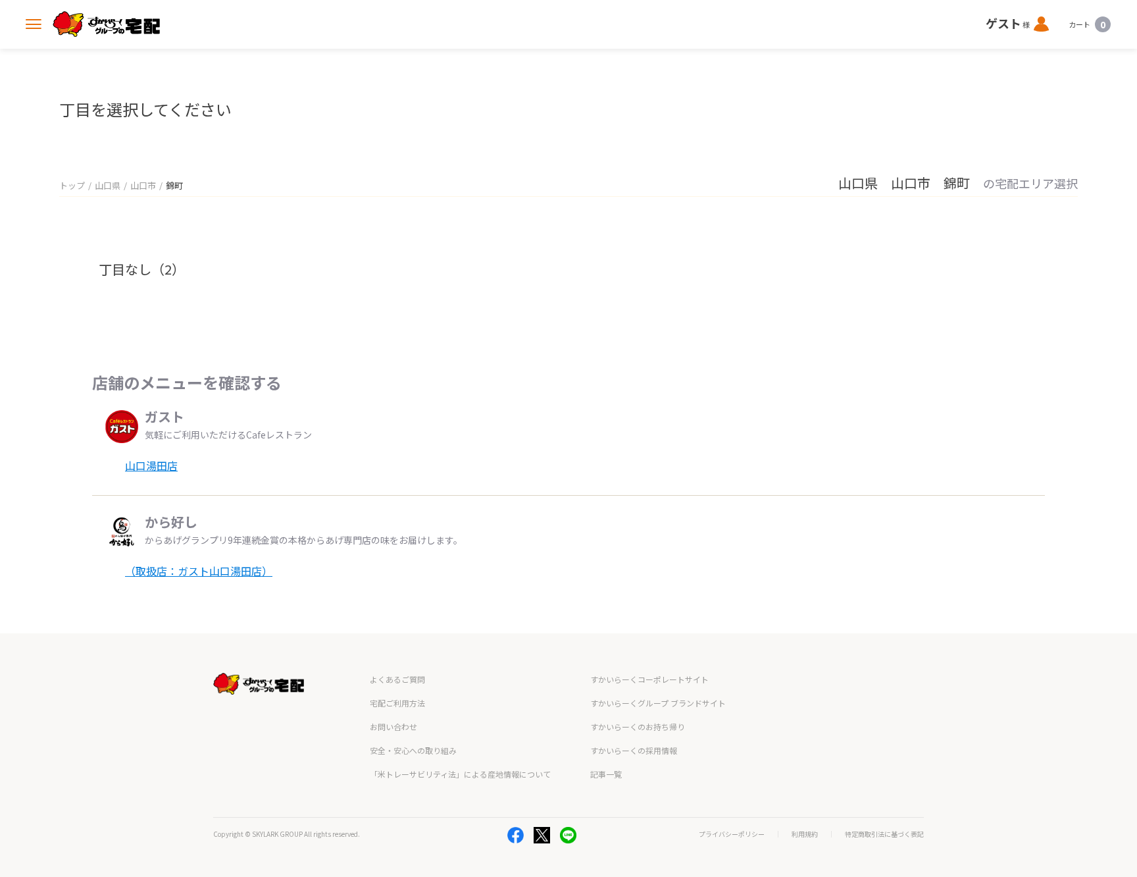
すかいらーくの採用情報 (633, 750)
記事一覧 (606, 774)
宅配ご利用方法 (397, 702)
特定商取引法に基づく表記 (884, 834)
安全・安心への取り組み (413, 750)
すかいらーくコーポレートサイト (649, 679)
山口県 (107, 185)
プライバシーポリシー (732, 834)
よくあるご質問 (397, 679)
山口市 (143, 185)
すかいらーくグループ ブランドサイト (658, 702)
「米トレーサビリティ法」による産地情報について (460, 774)
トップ (72, 185)
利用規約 (805, 834)
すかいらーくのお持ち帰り (637, 726)
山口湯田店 (151, 465)
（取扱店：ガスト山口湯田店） (198, 571)
